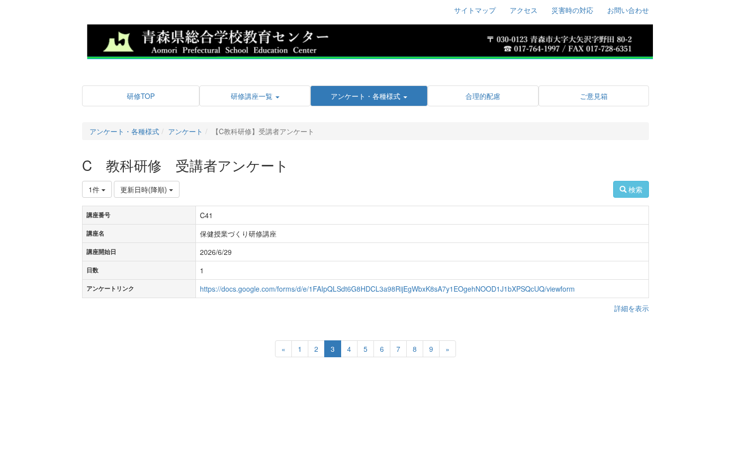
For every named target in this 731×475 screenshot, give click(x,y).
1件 (95, 189)
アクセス (524, 10)
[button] (254, 96)
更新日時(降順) (144, 189)
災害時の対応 (572, 10)
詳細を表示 (631, 308)
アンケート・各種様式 (124, 131)
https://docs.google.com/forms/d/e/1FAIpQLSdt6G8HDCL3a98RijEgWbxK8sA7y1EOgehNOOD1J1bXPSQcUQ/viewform (387, 289)
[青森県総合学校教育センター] (369, 40)
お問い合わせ (628, 10)
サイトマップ (475, 10)
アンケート (185, 131)
